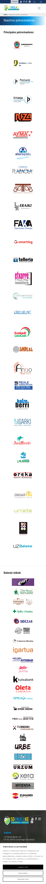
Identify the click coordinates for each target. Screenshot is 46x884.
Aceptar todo (23, 867)
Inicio (5, 15)
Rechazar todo (23, 879)
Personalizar (23, 873)
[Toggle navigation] (39, 8)
